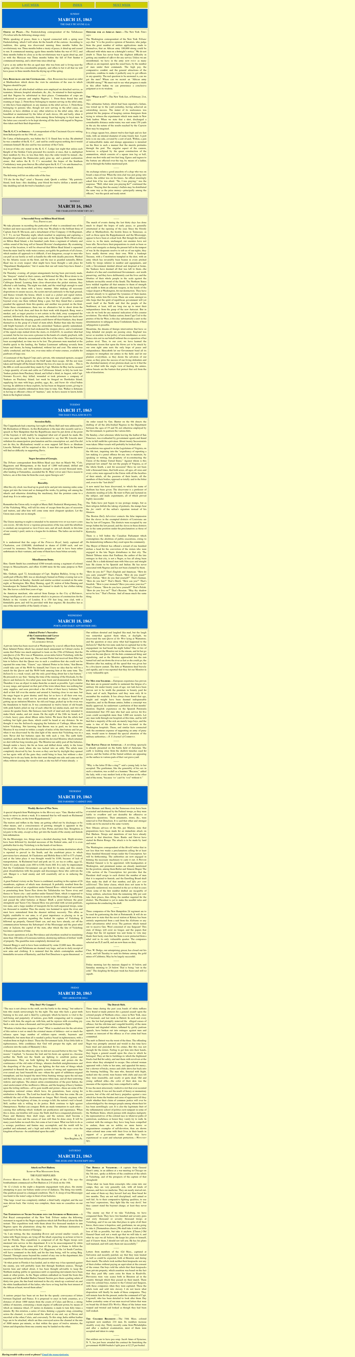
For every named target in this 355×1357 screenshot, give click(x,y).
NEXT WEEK (122, 4)
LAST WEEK (30, 4)
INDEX (77, 4)
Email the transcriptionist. (55, 1354)
